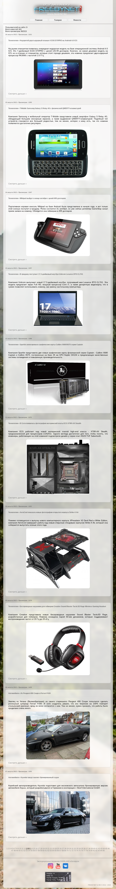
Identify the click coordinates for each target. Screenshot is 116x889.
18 (41, 849)
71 (70, 851)
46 (109, 849)
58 (39, 851)
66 (58, 851)
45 (106, 849)
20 (46, 849)
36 (85, 849)
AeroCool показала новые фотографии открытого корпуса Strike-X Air (49, 512)
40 (94, 849)
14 (32, 849)
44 (104, 849)
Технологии (13, 41)
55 (32, 851)
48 (15, 851)
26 (61, 849)
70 (68, 851)
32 (75, 849)
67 (60, 851)
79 (89, 851)
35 (82, 849)
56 (34, 851)
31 (73, 849)
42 (99, 849)
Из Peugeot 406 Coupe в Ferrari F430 (36, 693)
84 (101, 851)
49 (17, 851)
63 (51, 851)
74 (77, 851)
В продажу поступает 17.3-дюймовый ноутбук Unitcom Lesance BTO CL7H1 (51, 274)
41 (97, 849)
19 (44, 849)
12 (25, 849)
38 (89, 849)
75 (80, 851)
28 (65, 849)
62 (48, 851)
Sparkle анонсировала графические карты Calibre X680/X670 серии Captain (51, 345)
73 (75, 851)
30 (70, 849)
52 (24, 851)
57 (36, 851)
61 (46, 851)
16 (37, 849)
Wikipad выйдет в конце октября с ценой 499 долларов (43, 198)
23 (53, 849)
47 (12, 851)
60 (44, 851)
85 (104, 851)
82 (96, 851)
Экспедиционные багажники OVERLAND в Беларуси (58, 861)
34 (80, 849)
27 (63, 849)
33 (77, 849)
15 (34, 849)
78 (87, 851)
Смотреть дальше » (17, 94)
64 (53, 851)
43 (101, 849)
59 (41, 851)
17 (39, 849)
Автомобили (13, 693)
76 (82, 851)
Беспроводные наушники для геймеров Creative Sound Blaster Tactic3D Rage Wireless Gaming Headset (63, 606)
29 (68, 849)
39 (92, 849)
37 (87, 849)
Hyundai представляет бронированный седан (40, 777)
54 (29, 851)
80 (92, 851)
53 (27, 851)
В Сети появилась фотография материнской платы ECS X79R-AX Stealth (50, 423)
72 (72, 851)
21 (49, 849)
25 (58, 849)
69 (65, 851)
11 (23, 849)
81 (94, 851)
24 (56, 849)
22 (51, 849)
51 (22, 851)
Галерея (58, 20)
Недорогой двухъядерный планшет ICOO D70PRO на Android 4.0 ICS (48, 41)
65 (56, 851)
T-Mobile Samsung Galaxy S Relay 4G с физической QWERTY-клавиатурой (50, 108)
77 (84, 851)
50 (20, 851)
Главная (38, 20)
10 (20, 849)
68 (63, 851)
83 (99, 851)
